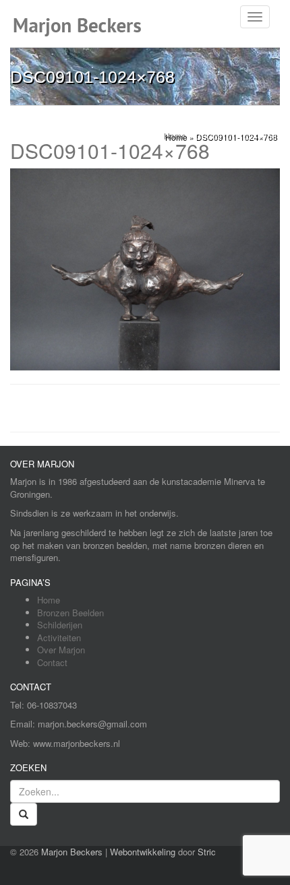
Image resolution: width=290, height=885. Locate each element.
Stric (207, 851)
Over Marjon (61, 649)
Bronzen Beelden (70, 612)
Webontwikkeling (142, 851)
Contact (52, 662)
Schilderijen (59, 624)
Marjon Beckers (72, 851)
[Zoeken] (23, 814)
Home (48, 599)
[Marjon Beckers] (82, 17)
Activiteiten (59, 637)
